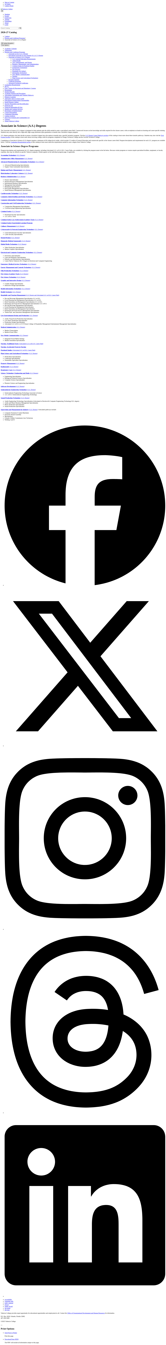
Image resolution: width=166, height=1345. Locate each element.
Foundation (8, 21)
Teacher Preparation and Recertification (17, 104)
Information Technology (19, 73)
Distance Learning (10, 97)
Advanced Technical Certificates (18, 83)
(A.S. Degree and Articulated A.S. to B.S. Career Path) (30, 295)
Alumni (7, 19)
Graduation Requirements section (21, 142)
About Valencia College (12, 121)
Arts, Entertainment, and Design (22, 62)
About (6, 23)
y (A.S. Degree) (21, 197)
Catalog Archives (10, 116)
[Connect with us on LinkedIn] (85, 1296)
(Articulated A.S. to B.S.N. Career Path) (22, 344)
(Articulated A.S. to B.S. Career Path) (18, 350)
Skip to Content (9, 2)
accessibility (8, 1299)
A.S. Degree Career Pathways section (96, 135)
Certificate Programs (14, 81)
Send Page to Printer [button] (11, 1333)
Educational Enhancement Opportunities (17, 100)
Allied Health (16, 61)
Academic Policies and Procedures (15, 93)
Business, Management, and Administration (25, 64)
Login (6, 24)
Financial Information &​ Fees (13, 107)
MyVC (7, 86)
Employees (8, 18)
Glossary (7, 119)
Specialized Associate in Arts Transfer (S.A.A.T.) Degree (25, 55)
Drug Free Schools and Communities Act (17, 117)
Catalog (7, 36)
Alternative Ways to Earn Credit (14, 98)
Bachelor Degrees (13, 79)
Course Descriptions (11, 112)
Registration (8, 90)
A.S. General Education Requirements (24, 59)
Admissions (8, 50)
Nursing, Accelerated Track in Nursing (13, 347)
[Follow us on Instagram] (85, 929)
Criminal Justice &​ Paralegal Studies (23, 66)
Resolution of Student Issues (13, 111)
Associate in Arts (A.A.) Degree (18, 54)
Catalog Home (9, 6)
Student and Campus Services (14, 109)
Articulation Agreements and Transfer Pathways (19, 95)
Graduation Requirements (12, 85)
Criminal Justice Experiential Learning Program (16, 223)
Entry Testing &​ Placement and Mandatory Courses (20, 88)
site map (7, 1310)
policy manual (9, 1303)
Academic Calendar (11, 48)
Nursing (14, 76)
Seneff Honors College (12, 102)
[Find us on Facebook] (85, 585)
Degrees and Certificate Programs (15, 38)
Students (7, 14)
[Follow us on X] (85, 746)
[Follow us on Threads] (85, 1113)
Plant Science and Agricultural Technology (25, 78)
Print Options (5, 45)
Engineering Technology (19, 67)
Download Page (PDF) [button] (12, 1339)
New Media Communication (21, 74)
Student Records (10, 92)
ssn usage (7, 1308)
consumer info (9, 1301)
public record (9, 1306)
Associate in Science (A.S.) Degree (19, 57)
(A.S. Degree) (13, 155)
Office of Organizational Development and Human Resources (86, 1313)
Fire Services (16, 69)
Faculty (7, 16)
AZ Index (8, 4)
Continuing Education (11, 114)
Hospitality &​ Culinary (19, 71)
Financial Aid (9, 105)
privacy (7, 1305)
